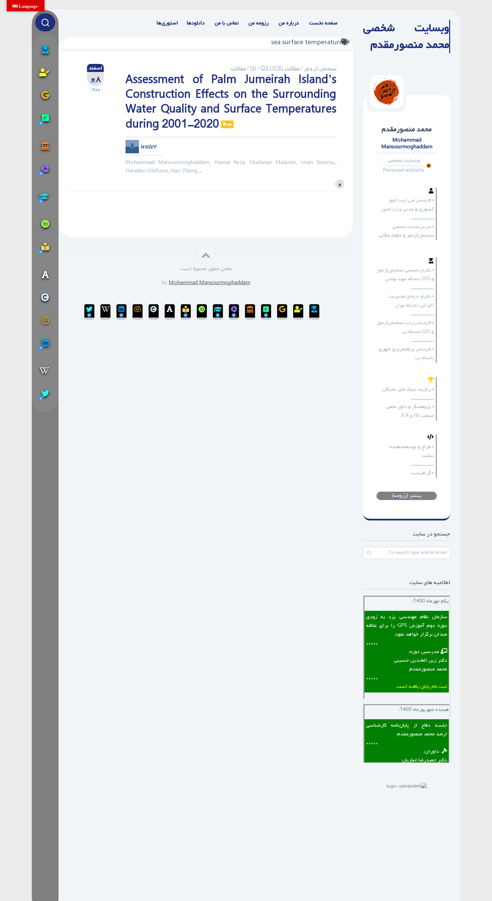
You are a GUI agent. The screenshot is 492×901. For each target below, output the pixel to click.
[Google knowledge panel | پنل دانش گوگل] (45, 95)
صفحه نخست (323, 23)
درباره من (288, 23)
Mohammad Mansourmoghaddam (209, 283)
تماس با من (226, 23)
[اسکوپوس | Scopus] (45, 146)
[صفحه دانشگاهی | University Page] (45, 72)
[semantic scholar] (45, 249)
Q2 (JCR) (272, 68)
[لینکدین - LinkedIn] (45, 345)
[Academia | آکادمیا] (45, 274)
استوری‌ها (167, 23)
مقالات (238, 68)
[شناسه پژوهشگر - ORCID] (45, 224)
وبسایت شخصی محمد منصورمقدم (406, 36)
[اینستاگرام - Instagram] (45, 320)
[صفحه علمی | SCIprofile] (45, 198)
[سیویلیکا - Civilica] (45, 297)
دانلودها (195, 23)
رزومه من (258, 23)
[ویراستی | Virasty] (45, 395)
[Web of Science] (45, 170)
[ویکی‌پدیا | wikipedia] (45, 370)
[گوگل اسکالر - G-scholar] (45, 49)
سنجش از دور (320, 68)
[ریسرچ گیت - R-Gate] (45, 120)
